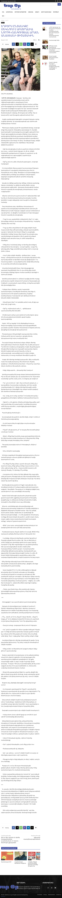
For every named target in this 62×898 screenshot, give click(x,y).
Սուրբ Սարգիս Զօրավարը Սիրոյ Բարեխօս (53, 58)
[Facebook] (55, 1)
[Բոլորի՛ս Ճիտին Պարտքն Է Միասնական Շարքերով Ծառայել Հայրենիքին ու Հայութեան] (45, 64)
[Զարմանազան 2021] (7, 856)
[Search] (59, 4)
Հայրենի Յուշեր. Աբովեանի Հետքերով (20, 862)
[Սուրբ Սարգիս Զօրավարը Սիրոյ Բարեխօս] (45, 57)
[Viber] (24, 44)
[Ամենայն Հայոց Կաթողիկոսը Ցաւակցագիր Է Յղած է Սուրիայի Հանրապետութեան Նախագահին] (45, 47)
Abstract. (3, 896)
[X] (60, 1)
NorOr (6, 20)
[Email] (32, 44)
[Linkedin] (28, 44)
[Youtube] (55, 887)
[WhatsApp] (21, 44)
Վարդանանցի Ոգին (54, 40)
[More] (36, 44)
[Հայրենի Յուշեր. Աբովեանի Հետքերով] (21, 856)
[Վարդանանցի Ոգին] (45, 42)
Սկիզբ (2, 20)
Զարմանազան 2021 (6, 862)
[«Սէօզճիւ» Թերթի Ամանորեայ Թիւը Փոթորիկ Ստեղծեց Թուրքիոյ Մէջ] (34, 856)
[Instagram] (58, 1)
